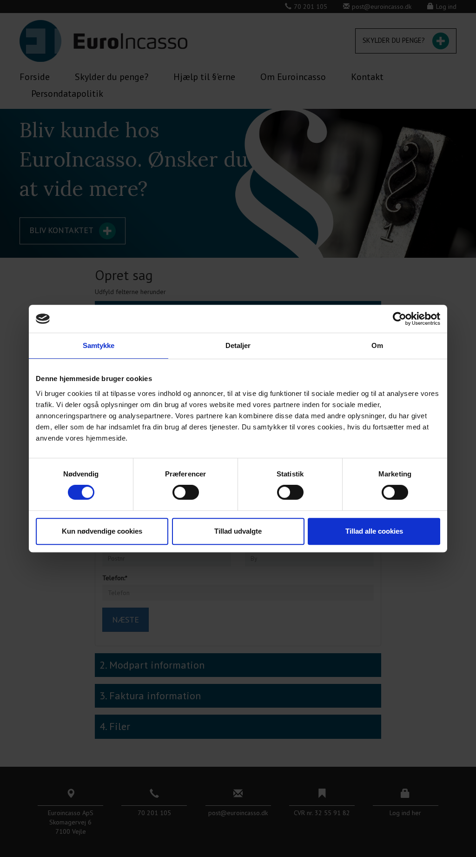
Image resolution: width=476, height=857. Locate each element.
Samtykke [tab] (99, 345)
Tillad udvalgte (238, 531)
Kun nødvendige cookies (102, 531)
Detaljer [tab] (238, 345)
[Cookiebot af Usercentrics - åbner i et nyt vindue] (399, 319)
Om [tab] (377, 345)
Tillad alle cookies (374, 531)
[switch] (185, 492)
